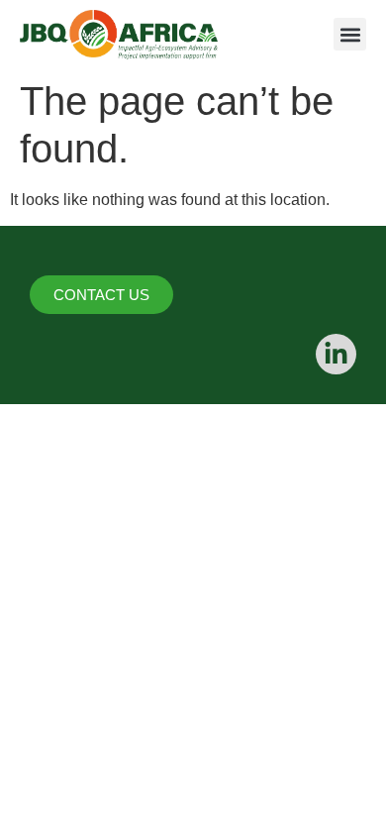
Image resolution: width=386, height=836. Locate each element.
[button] (350, 34)
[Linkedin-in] (336, 354)
